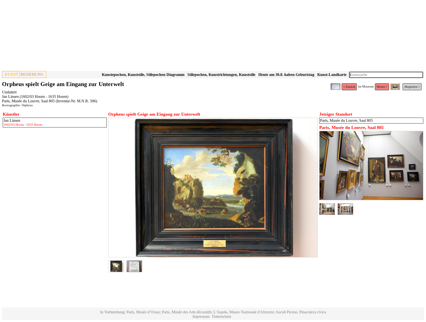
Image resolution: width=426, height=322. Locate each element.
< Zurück (349, 87)
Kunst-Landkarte (332, 74)
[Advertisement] (150, 36)
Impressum (201, 316)
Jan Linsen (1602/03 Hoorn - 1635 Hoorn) (35, 96)
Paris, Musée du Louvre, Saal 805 (28, 101)
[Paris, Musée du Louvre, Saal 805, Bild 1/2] (371, 199)
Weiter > (382, 87)
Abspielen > (412, 87)
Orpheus (27, 105)
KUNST (11, 74)
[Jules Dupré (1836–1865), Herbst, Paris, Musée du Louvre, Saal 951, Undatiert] (395, 89)
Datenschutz (221, 316)
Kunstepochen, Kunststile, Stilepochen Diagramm (143, 74)
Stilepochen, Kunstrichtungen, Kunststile (221, 74)
